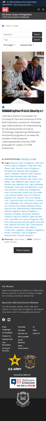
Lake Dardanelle (36, 184)
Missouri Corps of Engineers (27, 168)
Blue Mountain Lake (18, 176)
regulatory (20, 230)
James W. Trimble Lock (18, 190)
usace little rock (15, 219)
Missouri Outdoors (21, 216)
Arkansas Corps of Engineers (22, 163)
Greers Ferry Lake (21, 227)
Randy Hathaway (28, 206)
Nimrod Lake (34, 181)
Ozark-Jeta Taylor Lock (33, 203)
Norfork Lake (9, 184)
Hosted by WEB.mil (22, 375)
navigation (30, 230)
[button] (23, 4)
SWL (28, 224)
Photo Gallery (23, 250)
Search (37, 34)
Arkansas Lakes (26, 173)
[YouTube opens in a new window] (9, 319)
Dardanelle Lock (16, 203)
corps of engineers (28, 232)
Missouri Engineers (29, 211)
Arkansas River (10, 235)
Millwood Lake (22, 181)
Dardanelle (8, 187)
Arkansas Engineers (12, 211)
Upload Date (26, 45)
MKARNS (15, 173)
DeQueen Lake (25, 179)
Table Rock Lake (34, 165)
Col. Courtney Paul (12, 206)
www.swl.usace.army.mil (20, 222)
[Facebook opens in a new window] (3, 319)
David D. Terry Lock (25, 198)
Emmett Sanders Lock (18, 195)
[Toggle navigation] (42, 9)
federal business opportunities (29, 208)
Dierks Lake (37, 179)
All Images (9, 45)
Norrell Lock (27, 192)
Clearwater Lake (11, 179)
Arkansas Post (22, 184)
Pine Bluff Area (31, 187)
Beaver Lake (9, 168)
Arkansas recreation (12, 214)
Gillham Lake (9, 181)
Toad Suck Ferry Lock (18, 200)
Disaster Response (25, 235)
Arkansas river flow (17, 224)
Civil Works (15, 232)
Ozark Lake (19, 187)
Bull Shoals (32, 176)
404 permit (26, 214)
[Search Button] (38, 9)
